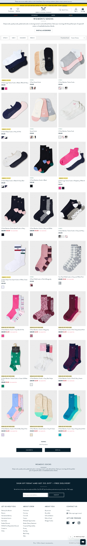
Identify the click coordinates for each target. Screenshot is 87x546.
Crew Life (25, 516)
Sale (16, 15)
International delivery (6, 516)
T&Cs (24, 536)
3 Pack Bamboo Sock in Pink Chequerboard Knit (71, 329)
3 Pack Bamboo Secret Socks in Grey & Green (42, 428)
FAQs (2, 531)
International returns (6, 518)
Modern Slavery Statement (29, 523)
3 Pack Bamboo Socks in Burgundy (39, 329)
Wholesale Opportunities (29, 521)
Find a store (26, 510)
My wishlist (47, 513)
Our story (25, 513)
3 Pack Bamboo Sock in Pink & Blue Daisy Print (14, 428)
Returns (3, 513)
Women (35, 15)
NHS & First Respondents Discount (10, 526)
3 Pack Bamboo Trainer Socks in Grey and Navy (71, 230)
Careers (25, 518)
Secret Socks (33, 131)
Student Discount (5, 523)
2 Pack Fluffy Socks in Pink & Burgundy (40, 279)
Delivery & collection (6, 510)
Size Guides (4, 521)
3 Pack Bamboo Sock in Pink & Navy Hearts (70, 378)
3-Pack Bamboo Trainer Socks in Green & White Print (14, 379)
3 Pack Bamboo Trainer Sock (66, 131)
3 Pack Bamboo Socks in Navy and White (41, 228)
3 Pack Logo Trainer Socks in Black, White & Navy (14, 82)
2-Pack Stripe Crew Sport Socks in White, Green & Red (14, 280)
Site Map (25, 531)
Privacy (25, 528)
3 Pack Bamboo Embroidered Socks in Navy (13, 228)
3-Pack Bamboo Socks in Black (38, 180)
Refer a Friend (48, 518)
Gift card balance (49, 516)
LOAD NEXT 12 (29, 450)
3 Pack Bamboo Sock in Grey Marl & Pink (12, 329)
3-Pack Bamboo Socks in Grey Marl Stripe (41, 378)
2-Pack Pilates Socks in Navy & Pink (11, 131)
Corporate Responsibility (29, 526)
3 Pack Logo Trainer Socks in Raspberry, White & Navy (71, 181)
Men (53, 15)
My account (48, 510)
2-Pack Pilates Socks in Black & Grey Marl (12, 180)
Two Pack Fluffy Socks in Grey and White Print (71, 277)
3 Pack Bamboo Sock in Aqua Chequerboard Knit (71, 428)
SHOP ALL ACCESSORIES (43, 30)
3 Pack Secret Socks (35, 82)
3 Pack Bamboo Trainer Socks (66, 82)
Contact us (4, 528)
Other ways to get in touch (75, 513)
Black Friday (26, 533)
